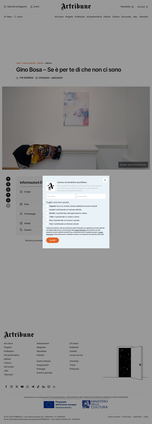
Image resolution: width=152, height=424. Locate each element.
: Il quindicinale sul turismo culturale (64, 220)
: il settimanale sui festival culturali (64, 224)
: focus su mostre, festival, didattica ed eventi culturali (73, 206)
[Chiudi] (105, 179)
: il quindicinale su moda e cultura (64, 217)
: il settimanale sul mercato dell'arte (65, 209)
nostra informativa (80, 230)
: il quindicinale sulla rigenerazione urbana (68, 213)
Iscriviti (52, 240)
